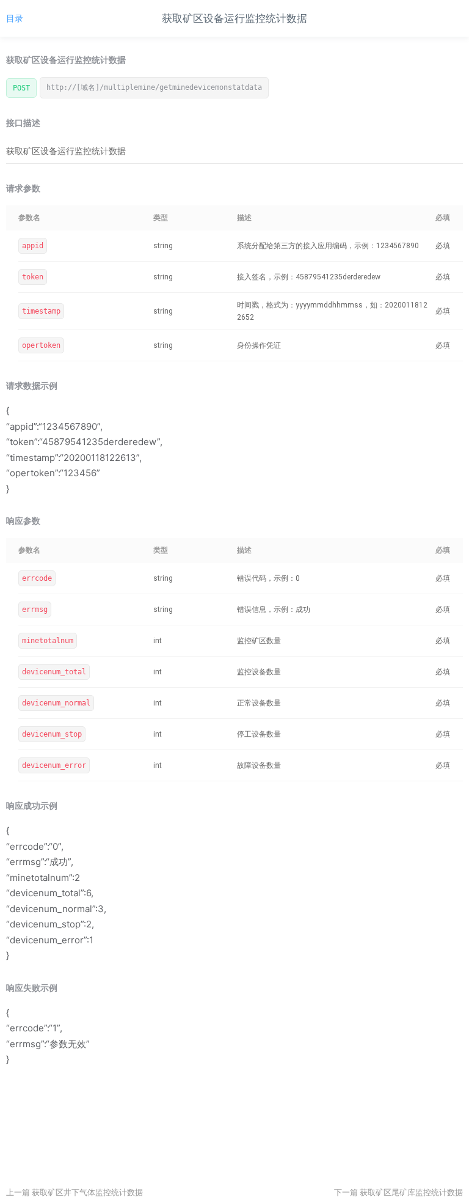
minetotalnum (47, 640)
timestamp (41, 311)
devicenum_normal (56, 703)
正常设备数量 (259, 703)
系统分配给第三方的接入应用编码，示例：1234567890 (328, 245)
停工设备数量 (259, 734)
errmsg (35, 609)
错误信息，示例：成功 (273, 609)
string (163, 245)
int (157, 640)
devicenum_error (54, 765)
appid (32, 245)
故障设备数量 (259, 765)
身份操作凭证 (259, 345)
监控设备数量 (259, 672)
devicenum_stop (52, 734)
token (32, 277)
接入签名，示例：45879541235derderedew (308, 277)
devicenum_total (54, 672)
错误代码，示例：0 (268, 578)
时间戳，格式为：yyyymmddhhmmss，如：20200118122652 (332, 311)
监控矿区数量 (259, 640)
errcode (37, 578)
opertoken (41, 345)
